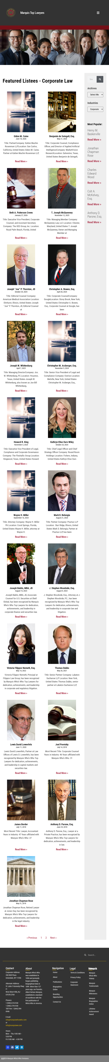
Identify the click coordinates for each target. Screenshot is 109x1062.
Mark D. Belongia (62, 515)
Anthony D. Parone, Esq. (62, 824)
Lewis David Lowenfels (21, 744)
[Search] (100, 79)
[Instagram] (8, 1047)
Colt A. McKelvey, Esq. (93, 195)
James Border (21, 824)
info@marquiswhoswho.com (16, 1020)
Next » (53, 937)
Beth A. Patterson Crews (21, 212)
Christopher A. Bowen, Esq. (62, 289)
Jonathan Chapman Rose (21, 900)
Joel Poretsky (61, 744)
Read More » (21, 161)
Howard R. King (21, 442)
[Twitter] (17, 1047)
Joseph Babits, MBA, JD (21, 588)
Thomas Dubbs (62, 668)
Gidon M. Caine (21, 136)
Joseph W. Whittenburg (21, 365)
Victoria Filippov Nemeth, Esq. (21, 668)
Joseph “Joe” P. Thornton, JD (21, 289)
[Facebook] (12, 1047)
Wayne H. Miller (21, 515)
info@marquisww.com (14, 1025)
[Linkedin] (22, 1047)
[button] (98, 13)
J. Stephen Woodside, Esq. (62, 588)
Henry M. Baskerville (93, 132)
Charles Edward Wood (91, 173)
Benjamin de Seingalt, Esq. (62, 136)
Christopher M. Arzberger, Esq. (62, 365)
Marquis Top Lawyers (32, 13)
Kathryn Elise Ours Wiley (62, 442)
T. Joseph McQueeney (62, 212)
